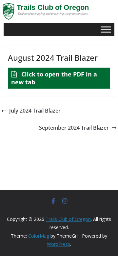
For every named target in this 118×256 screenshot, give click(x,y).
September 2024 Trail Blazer (74, 127)
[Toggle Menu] (106, 29)
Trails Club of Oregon (53, 7)
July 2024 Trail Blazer (35, 110)
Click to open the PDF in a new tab (54, 78)
